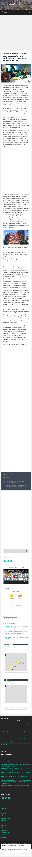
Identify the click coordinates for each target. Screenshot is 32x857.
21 (11, 738)
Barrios (4, 811)
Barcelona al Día (16, 4)
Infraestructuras (6, 818)
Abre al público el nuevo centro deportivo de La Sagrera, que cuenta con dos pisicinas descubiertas (16, 630)
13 (7, 734)
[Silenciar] (24, 582)
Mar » (6, 744)
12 (3, 734)
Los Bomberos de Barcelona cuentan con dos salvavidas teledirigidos (14, 634)
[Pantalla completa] (26, 582)
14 (11, 734)
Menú (5, 12)
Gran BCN (4, 837)
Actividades (5, 825)
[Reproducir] (5, 582)
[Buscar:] (16, 551)
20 (7, 738)
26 (3, 741)
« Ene (2, 744)
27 (7, 741)
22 (16, 738)
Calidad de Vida (6, 832)
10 (24, 731)
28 (11, 741)
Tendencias (5, 835)
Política (4, 815)
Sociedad (4, 813)
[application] (16, 576)
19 (3, 738)
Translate (14, 618)
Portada (4, 808)
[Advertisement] (16, 31)
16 (20, 734)
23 (20, 738)
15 (16, 734)
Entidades (8, 477)
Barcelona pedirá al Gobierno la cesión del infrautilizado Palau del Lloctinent (16, 486)
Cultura (4, 823)
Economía (4, 827)
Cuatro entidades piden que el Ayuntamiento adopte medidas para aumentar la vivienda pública (15, 57)
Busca (29, 12)
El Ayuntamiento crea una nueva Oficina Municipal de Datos (15, 482)
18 (28, 734)
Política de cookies (14, 850)
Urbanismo (5, 830)
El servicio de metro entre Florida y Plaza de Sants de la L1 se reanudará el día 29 (16, 627)
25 (28, 738)
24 (24, 738)
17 (24, 734)
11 (28, 731)
